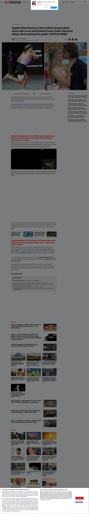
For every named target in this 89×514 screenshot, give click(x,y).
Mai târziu (46, 7)
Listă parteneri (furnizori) (45, 499)
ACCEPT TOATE (79, 498)
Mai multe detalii (23, 496)
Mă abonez (53, 7)
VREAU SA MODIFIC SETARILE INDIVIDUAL (79, 502)
